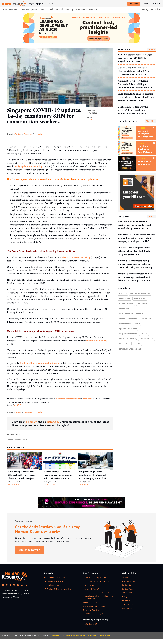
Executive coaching (128, 338)
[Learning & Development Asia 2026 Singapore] (81, 28)
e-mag (124, 596)
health (137, 343)
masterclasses (90, 624)
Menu (157, 4)
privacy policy (127, 604)
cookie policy (127, 593)
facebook (28, 134)
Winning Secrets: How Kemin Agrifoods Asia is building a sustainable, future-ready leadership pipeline (136, 84)
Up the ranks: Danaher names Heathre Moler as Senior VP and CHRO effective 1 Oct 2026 (134, 71)
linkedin (38, 134)
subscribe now (31, 550)
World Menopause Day (92, 614)
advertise (155, 9)
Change (48, 4)
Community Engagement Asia (95, 581)
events (92, 9)
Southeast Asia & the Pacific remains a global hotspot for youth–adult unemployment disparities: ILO (136, 238)
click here (87, 398)
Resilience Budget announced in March (39, 363)
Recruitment (140, 298)
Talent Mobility (90, 602)
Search (147, 4)
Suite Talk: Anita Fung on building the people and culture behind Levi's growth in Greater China (136, 97)
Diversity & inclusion (140, 293)
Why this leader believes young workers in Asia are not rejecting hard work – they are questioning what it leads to (135, 264)
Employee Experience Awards (55, 577)
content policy (127, 589)
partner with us (128, 600)
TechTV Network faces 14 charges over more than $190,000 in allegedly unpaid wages (135, 58)
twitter (18, 134)
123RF (17, 405)
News (4, 9)
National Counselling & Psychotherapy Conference (98, 597)
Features (13, 9)
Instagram (53, 421)
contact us (126, 585)
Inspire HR (88, 585)
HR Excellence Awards (52, 585)
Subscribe (134, 4)
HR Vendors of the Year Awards (57, 589)
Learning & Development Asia (95, 593)
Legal (25, 439)
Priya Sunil (91, 120)
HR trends (142, 303)
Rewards (60, 9)
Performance (125, 323)
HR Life (144, 333)
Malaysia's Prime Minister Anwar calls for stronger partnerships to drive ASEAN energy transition (135, 277)
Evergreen (135, 216)
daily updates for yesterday (28, 166)
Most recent (135, 49)
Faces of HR (124, 343)
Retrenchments (126, 303)
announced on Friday (96, 340)
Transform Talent (91, 610)
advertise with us (129, 581)
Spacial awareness (128, 328)
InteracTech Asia (91, 589)
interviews (80, 9)
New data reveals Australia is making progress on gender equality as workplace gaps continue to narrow (136, 225)
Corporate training (128, 333)
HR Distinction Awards (53, 581)
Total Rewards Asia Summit (94, 606)
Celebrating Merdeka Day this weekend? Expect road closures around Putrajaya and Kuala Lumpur (133, 110)
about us (125, 577)
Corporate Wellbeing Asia (93, 577)
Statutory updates (14, 439)
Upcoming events (135, 121)
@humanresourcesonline (67, 398)
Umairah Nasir (49, 484)
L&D (42, 9)
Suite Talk (146, 318)
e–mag (145, 9)
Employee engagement (130, 348)
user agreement (128, 608)
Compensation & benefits (131, 313)
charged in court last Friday (76, 257)
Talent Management (28, 9)
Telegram (31, 421)
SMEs (137, 323)
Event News (124, 298)
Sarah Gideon (13, 484)
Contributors (147, 338)
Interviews (124, 308)
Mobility (69, 9)
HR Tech (49, 9)
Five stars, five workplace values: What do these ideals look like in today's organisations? (134, 251)
